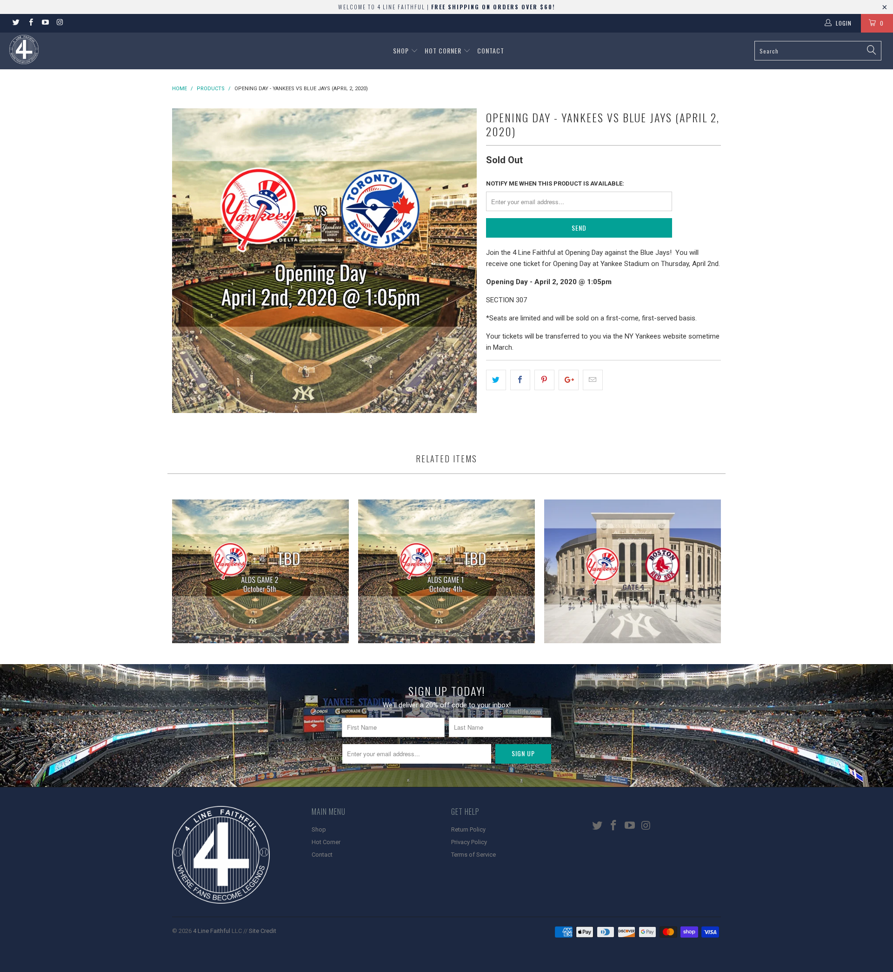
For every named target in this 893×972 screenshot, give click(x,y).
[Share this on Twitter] (496, 380)
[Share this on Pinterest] (544, 380)
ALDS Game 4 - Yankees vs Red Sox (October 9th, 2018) (632, 571)
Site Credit (262, 930)
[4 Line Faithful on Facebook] (30, 23)
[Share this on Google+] (569, 380)
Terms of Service (473, 854)
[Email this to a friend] (593, 380)
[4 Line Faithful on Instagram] (59, 23)
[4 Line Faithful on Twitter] (16, 23)
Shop (402, 50)
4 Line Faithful (211, 930)
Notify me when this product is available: (555, 183)
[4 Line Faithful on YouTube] (45, 23)
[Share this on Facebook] (520, 380)
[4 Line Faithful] (76, 50)
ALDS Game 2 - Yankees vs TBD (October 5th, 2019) (260, 571)
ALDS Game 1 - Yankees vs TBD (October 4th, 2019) (446, 571)
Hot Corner (444, 50)
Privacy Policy (469, 842)
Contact (490, 50)
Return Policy (468, 829)
